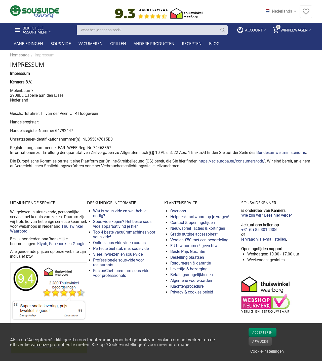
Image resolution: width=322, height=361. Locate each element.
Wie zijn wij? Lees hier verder (266, 215)
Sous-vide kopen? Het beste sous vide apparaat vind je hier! (122, 224)
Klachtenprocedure (187, 286)
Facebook (57, 243)
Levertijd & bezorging (189, 269)
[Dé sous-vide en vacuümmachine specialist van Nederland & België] (34, 11)
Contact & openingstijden (192, 222)
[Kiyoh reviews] (48, 307)
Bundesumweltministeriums (281, 152)
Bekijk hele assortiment (35, 30)
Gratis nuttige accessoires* (194, 234)
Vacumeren (90, 43)
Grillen (118, 43)
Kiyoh (42, 243)
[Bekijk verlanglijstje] (306, 14)
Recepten (192, 43)
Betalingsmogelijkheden (191, 274)
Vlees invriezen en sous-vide (118, 254)
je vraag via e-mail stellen (263, 239)
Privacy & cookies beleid (191, 292)
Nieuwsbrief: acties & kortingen (197, 228)
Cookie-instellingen (267, 351)
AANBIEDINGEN (28, 43)
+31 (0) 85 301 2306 (259, 229)
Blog (214, 43)
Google (79, 243)
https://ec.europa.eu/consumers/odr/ (231, 161)
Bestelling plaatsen (187, 257)
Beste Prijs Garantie (187, 251)
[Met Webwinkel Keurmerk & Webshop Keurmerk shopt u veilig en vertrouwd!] (266, 294)
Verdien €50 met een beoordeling (199, 240)
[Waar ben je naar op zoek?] (223, 30)
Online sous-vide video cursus (119, 242)
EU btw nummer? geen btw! (194, 245)
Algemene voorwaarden (191, 280)
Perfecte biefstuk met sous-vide (121, 248)
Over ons (178, 211)
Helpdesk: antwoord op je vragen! (199, 216)
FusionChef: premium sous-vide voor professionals (121, 273)
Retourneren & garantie (190, 263)
